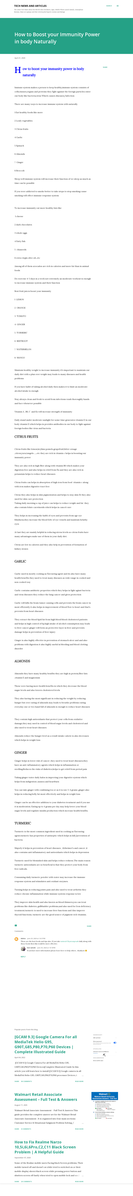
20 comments (26, 1181)
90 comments (26, 1081)
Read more (79, 1081)
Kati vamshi (31, 948)
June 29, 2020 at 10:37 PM (36, 938)
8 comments (26, 1129)
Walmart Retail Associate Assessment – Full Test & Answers (46, 1097)
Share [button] (105, 67)
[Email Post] (16, 926)
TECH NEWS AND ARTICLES (30, 5)
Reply (23, 957)
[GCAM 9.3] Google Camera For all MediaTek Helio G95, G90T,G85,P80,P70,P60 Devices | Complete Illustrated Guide (46, 1044)
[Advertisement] (50, 1002)
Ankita (23, 938)
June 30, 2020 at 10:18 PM (46, 948)
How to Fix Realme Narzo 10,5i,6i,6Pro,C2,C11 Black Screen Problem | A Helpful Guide (45, 1147)
